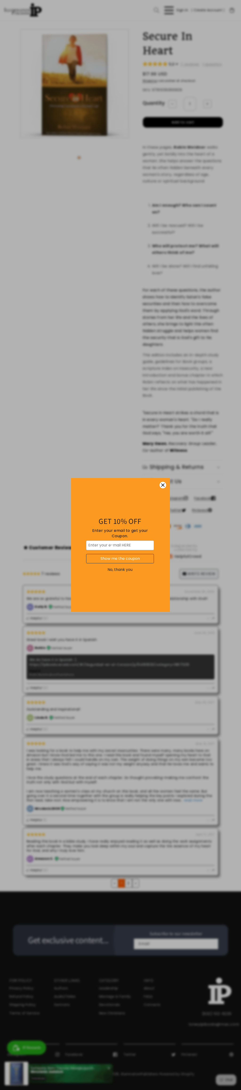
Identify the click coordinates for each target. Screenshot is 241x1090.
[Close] (163, 485)
